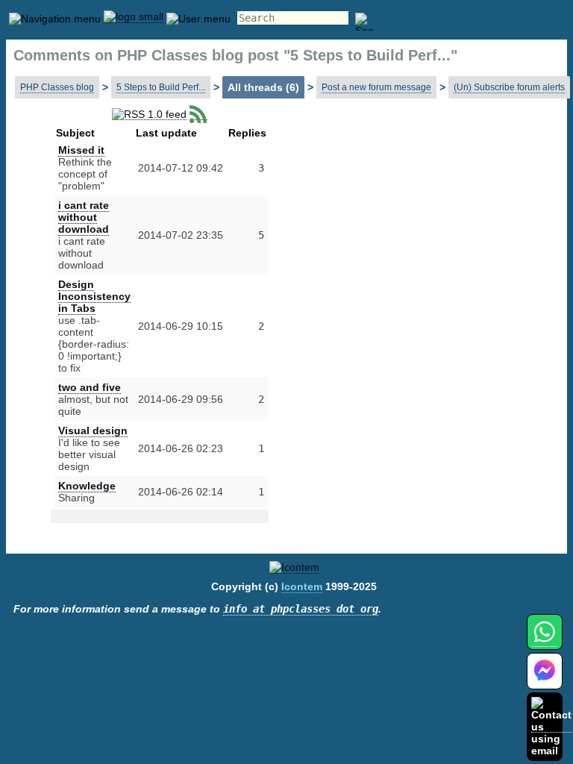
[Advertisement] (398, 231)
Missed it (81, 150)
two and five (89, 387)
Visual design (93, 430)
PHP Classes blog (57, 87)
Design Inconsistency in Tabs (94, 296)
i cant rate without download (83, 217)
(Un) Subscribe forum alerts (509, 87)
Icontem (301, 586)
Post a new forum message (376, 87)
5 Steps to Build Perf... (160, 87)
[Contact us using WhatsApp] (544, 640)
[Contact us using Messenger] (544, 680)
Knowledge (87, 486)
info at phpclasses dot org (300, 609)
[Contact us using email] (551, 726)
